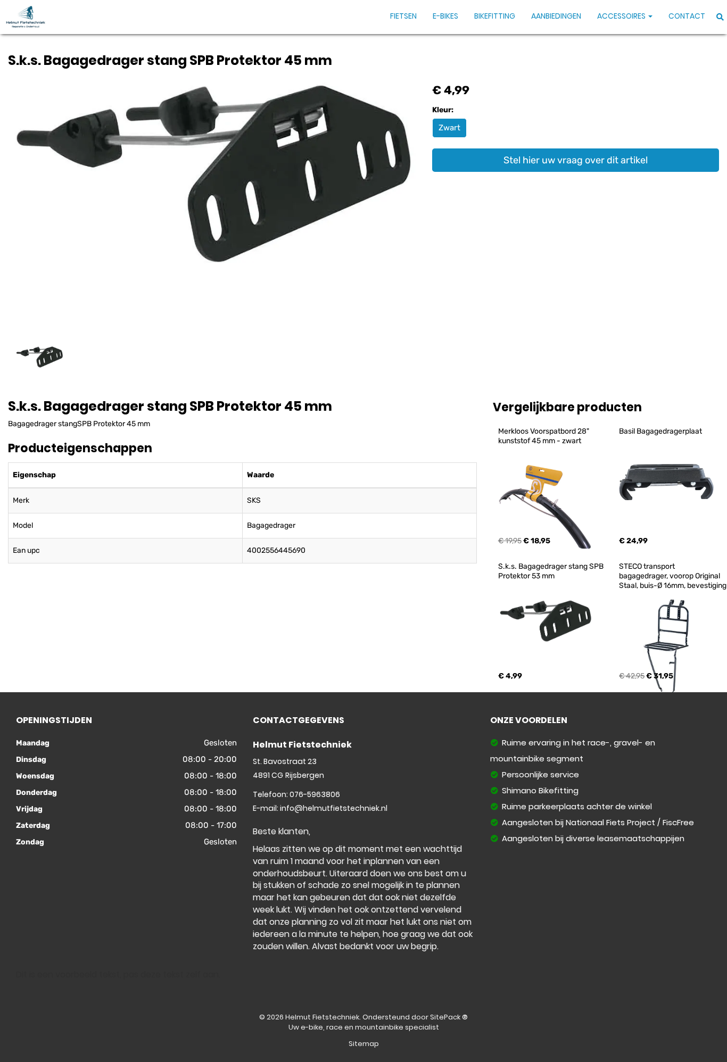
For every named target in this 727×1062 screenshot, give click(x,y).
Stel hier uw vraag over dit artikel (575, 160)
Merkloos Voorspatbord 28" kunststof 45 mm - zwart (544, 436)
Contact (686, 16)
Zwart (449, 127)
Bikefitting (494, 16)
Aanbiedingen (556, 16)
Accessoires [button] (622, 16)
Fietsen (403, 16)
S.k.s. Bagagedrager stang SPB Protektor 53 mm (551, 571)
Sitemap (364, 1044)
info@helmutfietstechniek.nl (333, 808)
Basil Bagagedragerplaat (660, 431)
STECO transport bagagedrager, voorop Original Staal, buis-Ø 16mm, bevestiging (672, 576)
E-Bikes (445, 16)
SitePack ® (449, 1017)
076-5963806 (315, 794)
